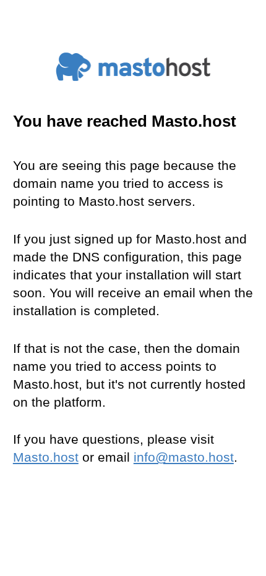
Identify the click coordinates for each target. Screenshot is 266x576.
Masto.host (46, 457)
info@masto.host (184, 457)
